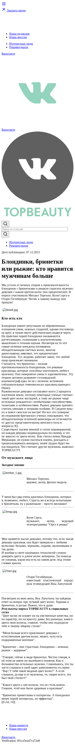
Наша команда (18, 725)
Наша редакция (19, 33)
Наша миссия (18, 37)
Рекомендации (18, 47)
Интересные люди (21, 43)
